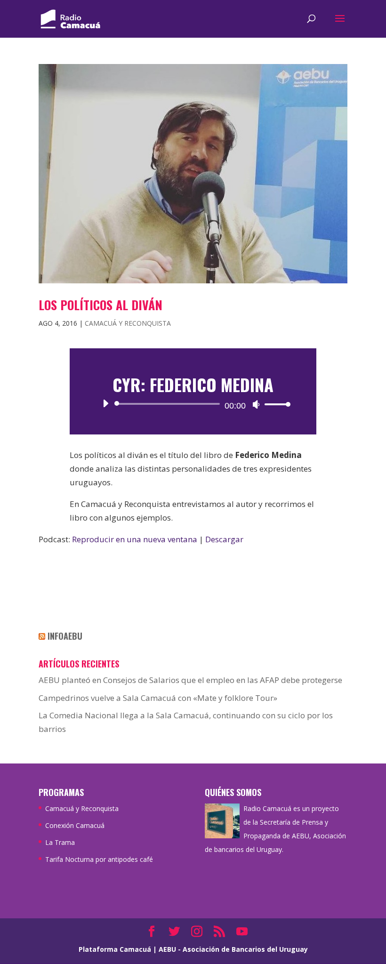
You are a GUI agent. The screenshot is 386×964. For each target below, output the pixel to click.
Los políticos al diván (100, 305)
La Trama (60, 842)
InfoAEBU (65, 636)
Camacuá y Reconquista (128, 323)
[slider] (275, 404)
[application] (193, 404)
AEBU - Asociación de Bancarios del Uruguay (233, 949)
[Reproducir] (105, 403)
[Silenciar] (256, 404)
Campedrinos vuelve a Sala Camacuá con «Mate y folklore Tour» (158, 697)
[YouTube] (242, 932)
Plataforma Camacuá (115, 949)
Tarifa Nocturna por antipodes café (99, 859)
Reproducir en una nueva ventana (134, 539)
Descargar (224, 539)
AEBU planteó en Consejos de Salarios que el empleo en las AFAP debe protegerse (190, 680)
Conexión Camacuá (75, 825)
